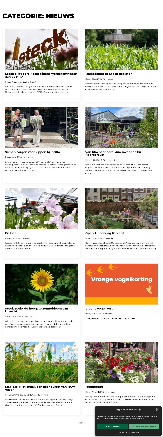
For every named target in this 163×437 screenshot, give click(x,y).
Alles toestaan (112, 426)
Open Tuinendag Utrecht (104, 233)
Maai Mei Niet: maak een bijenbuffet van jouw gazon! (40, 388)
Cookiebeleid (120, 432)
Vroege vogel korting (101, 308)
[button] (158, 409)
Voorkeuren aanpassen (144, 426)
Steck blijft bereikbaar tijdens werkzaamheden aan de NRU (41, 75)
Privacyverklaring (132, 432)
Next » (81, 423)
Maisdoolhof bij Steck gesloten (108, 73)
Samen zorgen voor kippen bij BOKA (32, 152)
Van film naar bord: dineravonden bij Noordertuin (113, 153)
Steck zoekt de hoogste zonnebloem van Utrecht (36, 310)
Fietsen (11, 233)
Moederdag (94, 386)
